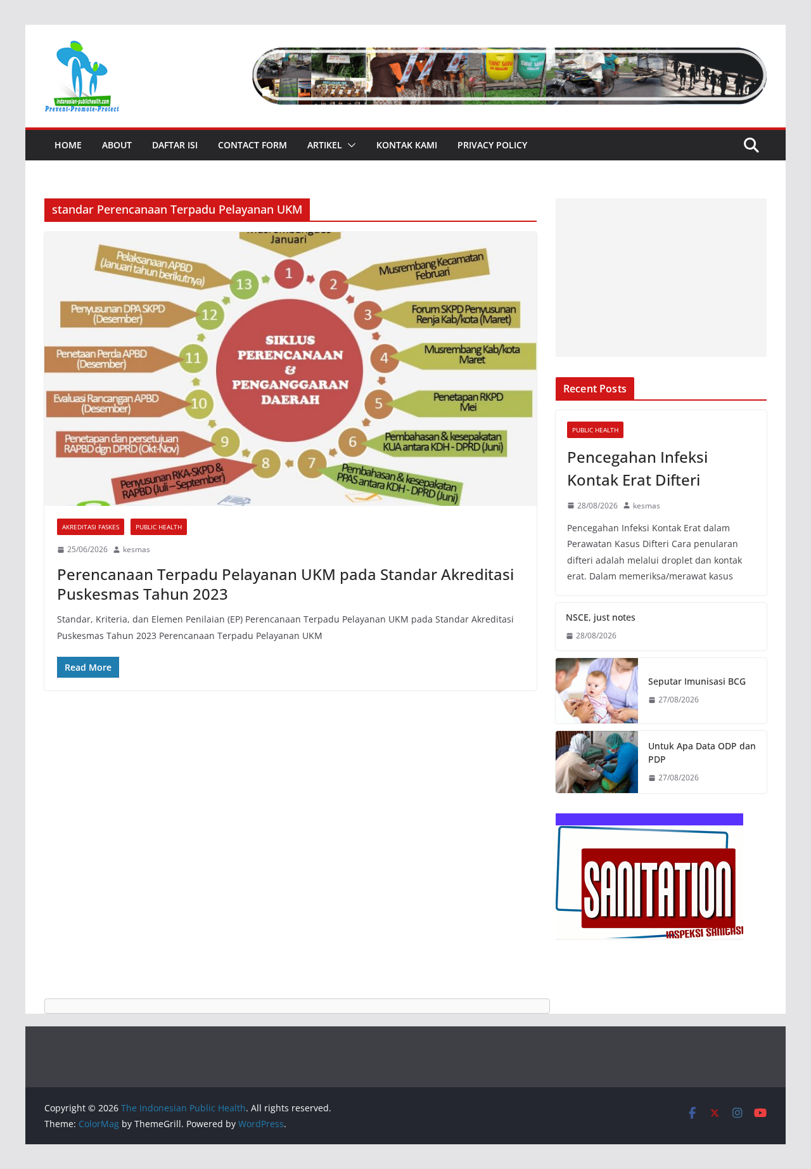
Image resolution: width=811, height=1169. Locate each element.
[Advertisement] (661, 277)
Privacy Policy (492, 145)
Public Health (159, 526)
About (117, 145)
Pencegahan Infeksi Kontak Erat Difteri (637, 468)
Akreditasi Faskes (90, 526)
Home (68, 145)
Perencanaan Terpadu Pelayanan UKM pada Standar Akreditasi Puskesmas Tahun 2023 (285, 584)
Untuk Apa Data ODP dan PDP (702, 752)
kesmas (136, 549)
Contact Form (252, 145)
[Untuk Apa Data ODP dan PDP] (597, 762)
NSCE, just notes (600, 617)
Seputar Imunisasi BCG (697, 681)
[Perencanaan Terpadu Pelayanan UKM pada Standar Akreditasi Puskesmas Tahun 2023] (290, 369)
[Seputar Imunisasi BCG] (597, 691)
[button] (349, 145)
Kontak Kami (406, 145)
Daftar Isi (175, 145)
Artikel (324, 145)
